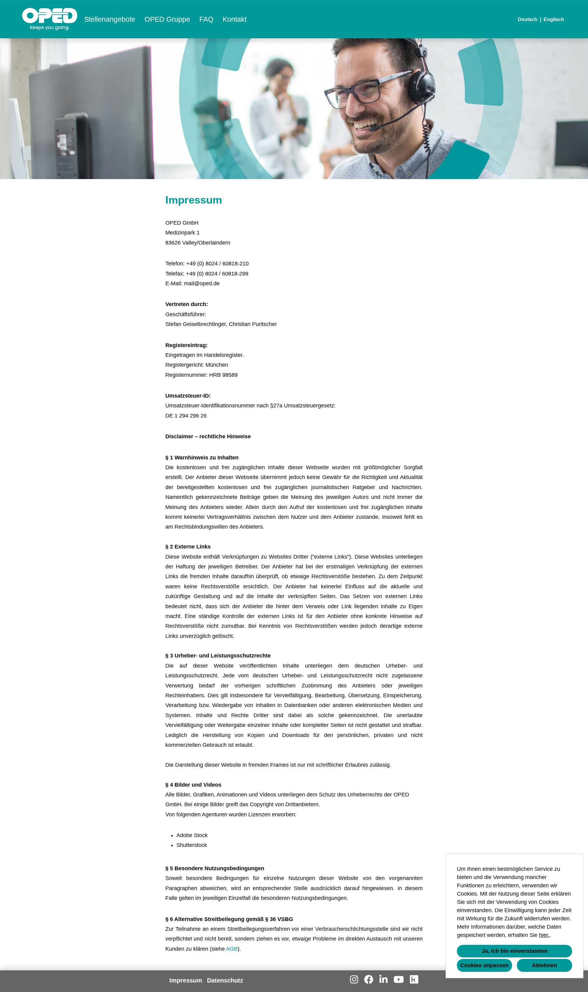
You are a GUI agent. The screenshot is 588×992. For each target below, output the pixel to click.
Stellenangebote (109, 19)
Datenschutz (225, 980)
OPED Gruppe (167, 19)
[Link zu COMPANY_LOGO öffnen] (49, 19)
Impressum (185, 980)
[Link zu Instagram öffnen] (354, 979)
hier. (544, 935)
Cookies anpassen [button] (484, 965)
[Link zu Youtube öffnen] (398, 979)
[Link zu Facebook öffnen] (369, 979)
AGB (232, 949)
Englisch (554, 19)
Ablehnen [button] (544, 965)
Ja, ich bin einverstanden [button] (515, 951)
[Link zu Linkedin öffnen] (383, 979)
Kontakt (235, 19)
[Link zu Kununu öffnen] (414, 979)
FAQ (206, 19)
